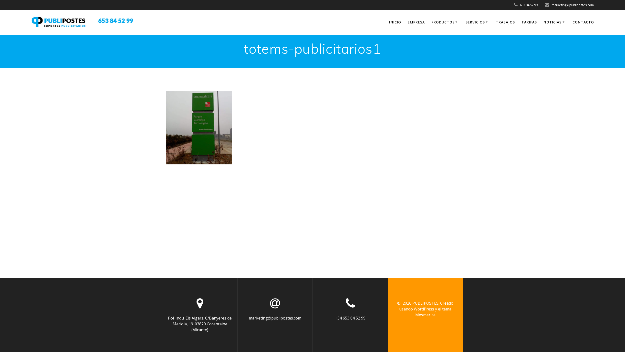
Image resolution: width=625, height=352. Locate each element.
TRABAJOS (505, 22)
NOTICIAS (552, 22)
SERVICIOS (475, 22)
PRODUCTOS (443, 22)
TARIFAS (529, 22)
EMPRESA (416, 22)
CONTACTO (583, 22)
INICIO (395, 22)
